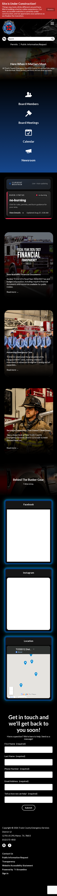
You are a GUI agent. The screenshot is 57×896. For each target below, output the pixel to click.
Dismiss (51, 9)
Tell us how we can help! (20, 793)
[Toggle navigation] (52, 23)
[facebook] (9, 846)
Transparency (8, 861)
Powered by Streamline (14, 869)
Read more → (13, 292)
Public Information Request (34, 44)
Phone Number (16, 769)
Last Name (14, 756)
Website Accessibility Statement (17, 865)
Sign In (5, 873)
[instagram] (4, 846)
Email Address (16, 781)
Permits (14, 44)
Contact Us (7, 853)
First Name (15, 744)
